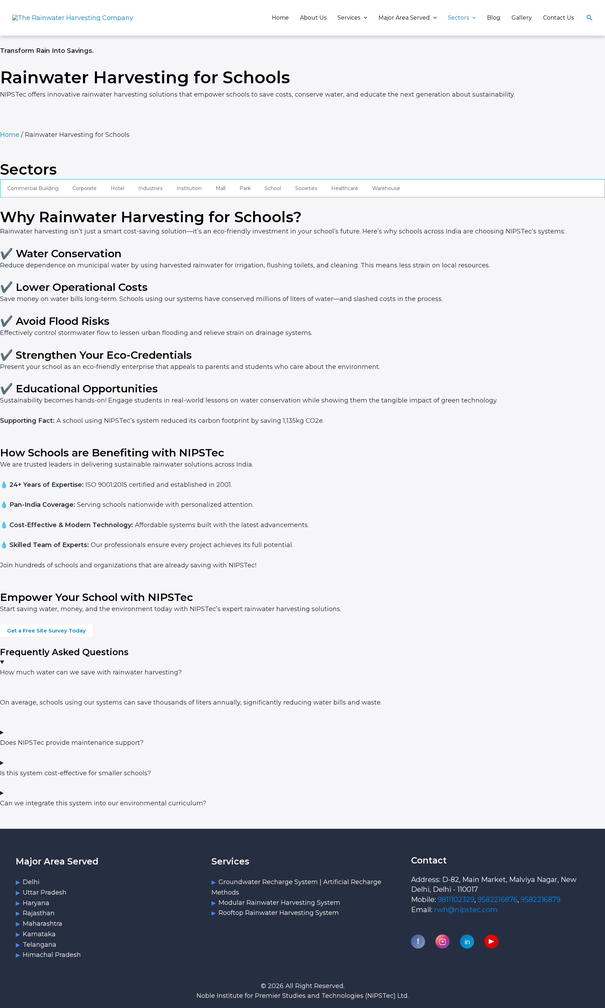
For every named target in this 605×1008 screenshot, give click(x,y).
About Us (313, 17)
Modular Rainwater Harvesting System (279, 902)
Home (280, 17)
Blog (493, 17)
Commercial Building (32, 188)
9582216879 (541, 899)
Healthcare (344, 188)
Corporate (84, 188)
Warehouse (386, 188)
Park (245, 188)
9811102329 (456, 899)
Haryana (36, 903)
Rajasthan (39, 913)
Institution (189, 188)
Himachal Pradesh (52, 955)
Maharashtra (42, 923)
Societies (306, 188)
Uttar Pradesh (45, 892)
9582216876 (497, 899)
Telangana (39, 944)
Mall (220, 188)
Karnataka (39, 934)
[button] (363, 17)
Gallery (522, 17)
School (273, 188)
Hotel (117, 188)
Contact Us (558, 17)
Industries (150, 188)
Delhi (31, 882)
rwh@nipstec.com (466, 909)
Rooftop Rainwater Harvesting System (278, 913)
